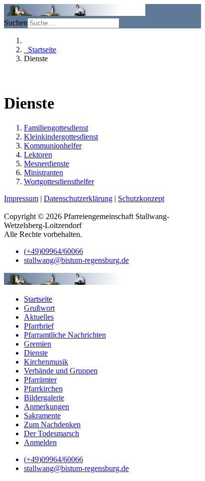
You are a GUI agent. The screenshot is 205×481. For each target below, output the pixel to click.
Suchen (15, 22)
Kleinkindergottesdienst (61, 136)
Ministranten (43, 172)
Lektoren (38, 154)
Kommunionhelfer (53, 145)
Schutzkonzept (141, 198)
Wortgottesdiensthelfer (59, 181)
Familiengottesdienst (56, 127)
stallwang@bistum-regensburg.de (76, 260)
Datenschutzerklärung (78, 198)
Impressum (21, 198)
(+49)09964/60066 (53, 251)
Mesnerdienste (46, 163)
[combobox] (73, 23)
